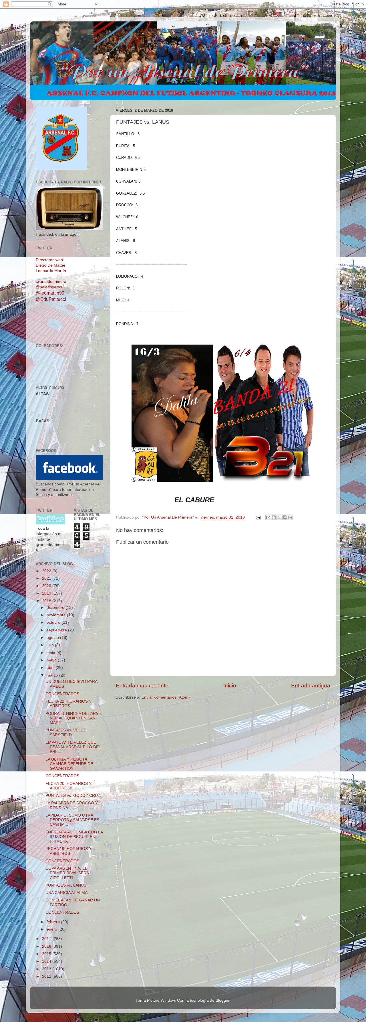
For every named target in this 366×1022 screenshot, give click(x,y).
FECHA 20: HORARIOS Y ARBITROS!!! (68, 785)
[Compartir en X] (279, 517)
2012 (47, 976)
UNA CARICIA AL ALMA (66, 893)
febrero (54, 922)
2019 (47, 593)
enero (52, 929)
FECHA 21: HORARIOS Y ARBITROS (68, 703)
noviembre (57, 615)
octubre (54, 622)
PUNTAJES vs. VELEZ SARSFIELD (65, 732)
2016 (47, 946)
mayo (52, 660)
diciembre (56, 607)
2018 (47, 601)
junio (51, 653)
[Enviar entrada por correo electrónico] (258, 517)
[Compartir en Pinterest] (290, 517)
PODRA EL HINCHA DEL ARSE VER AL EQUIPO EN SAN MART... (73, 718)
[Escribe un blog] (274, 517)
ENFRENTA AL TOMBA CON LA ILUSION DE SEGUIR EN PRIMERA (74, 836)
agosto (53, 637)
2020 (47, 586)
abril (51, 667)
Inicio (229, 686)
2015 (47, 954)
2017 (47, 939)
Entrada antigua (310, 686)
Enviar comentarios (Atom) (166, 697)
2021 (47, 578)
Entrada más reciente (142, 686)
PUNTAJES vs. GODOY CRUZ (72, 795)
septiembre (57, 630)
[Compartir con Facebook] (284, 517)
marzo (53, 675)
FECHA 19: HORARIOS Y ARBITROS (68, 851)
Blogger (222, 1000)
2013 (47, 969)
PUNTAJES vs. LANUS (65, 885)
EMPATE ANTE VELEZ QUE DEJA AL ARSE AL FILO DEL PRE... (73, 747)
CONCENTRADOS (62, 694)
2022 (47, 571)
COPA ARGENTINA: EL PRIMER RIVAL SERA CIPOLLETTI (67, 873)
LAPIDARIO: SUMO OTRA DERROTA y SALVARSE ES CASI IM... (72, 820)
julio (51, 645)
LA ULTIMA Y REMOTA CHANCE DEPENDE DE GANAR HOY (69, 764)
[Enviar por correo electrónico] (268, 517)
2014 (47, 961)
